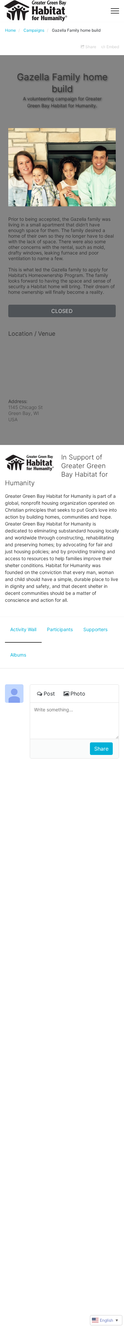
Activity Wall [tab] (23, 629)
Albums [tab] (18, 655)
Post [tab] (49, 693)
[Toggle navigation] (115, 11)
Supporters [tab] (95, 629)
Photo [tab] (77, 693)
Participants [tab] (60, 629)
